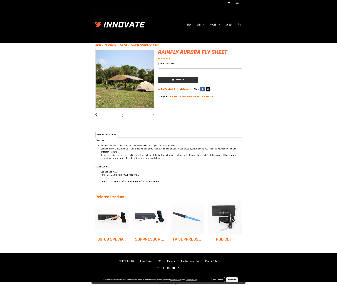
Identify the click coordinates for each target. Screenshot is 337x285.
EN (239, 3)
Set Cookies (218, 279)
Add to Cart (179, 80)
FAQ (159, 261)
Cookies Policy (191, 279)
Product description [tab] (106, 134)
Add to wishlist (167, 89)
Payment (171, 261)
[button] (240, 24)
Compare (186, 89)
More (228, 24)
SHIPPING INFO (126, 261)
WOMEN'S (214, 24)
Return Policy (146, 261)
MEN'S (200, 24)
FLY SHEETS (207, 97)
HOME (189, 24)
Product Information (190, 261)
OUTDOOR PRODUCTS (189, 97)
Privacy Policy (211, 261)
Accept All (232, 279)
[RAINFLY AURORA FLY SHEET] (125, 79)
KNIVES (174, 97)
